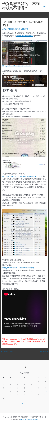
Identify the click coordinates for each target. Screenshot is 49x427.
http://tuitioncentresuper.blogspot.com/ (16, 66)
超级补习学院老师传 (10, 29)
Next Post (43, 352)
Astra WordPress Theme (29, 419)
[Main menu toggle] (44, 6)
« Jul (23, 403)
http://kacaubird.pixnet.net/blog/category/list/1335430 (22, 176)
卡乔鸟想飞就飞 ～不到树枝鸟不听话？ (21, 5)
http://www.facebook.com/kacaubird (18, 268)
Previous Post (7, 352)
